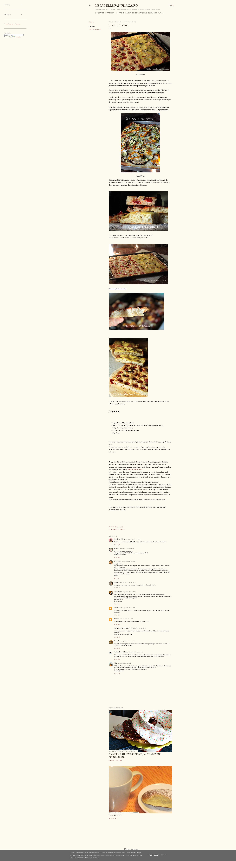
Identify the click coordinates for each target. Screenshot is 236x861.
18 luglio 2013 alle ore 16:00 (127, 548)
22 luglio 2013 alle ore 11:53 (124, 663)
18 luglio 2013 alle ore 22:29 (128, 607)
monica (116, 548)
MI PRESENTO (110, 13)
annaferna (117, 561)
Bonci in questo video (134, 469)
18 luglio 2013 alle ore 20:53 (128, 591)
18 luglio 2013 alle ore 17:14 (128, 561)
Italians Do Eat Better (121, 652)
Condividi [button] (91, 22)
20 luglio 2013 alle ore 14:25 (127, 641)
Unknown (117, 608)
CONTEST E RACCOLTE (139, 13)
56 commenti (118, 818)
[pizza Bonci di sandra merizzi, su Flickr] (140, 71)
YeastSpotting (122, 289)
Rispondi (117, 544)
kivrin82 (116, 619)
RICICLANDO (152, 13)
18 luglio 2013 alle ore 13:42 (133, 539)
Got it (164, 855)
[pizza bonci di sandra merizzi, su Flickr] (128, 396)
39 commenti (118, 760)
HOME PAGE (99, 13)
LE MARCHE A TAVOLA (123, 13)
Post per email (119, 527)
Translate (18, 37)
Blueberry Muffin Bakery (122, 628)
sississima (117, 582)
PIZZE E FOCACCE (95, 29)
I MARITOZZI (115, 815)
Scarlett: (117, 641)
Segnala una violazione (12, 24)
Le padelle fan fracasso (116, 5)
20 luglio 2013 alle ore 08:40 (138, 628)
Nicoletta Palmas (119, 539)
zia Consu (117, 591)
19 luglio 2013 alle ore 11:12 (126, 619)
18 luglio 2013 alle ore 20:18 (128, 582)
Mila (115, 663)
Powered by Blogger (132, 849)
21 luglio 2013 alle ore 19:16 (136, 652)
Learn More (153, 855)
